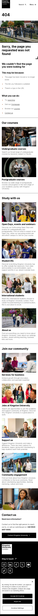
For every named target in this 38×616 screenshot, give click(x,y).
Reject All (17, 601)
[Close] (32, 581)
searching (11, 100)
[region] (17, 596)
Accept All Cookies (17, 596)
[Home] (6, 4)
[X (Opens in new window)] (22, 564)
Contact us (9, 113)
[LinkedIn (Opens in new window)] (10, 564)
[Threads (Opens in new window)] (10, 570)
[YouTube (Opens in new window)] (28, 564)
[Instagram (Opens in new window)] (4, 564)
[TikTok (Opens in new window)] (4, 570)
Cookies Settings (17, 608)
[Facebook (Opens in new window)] (16, 564)
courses (17, 109)
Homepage (15, 104)
